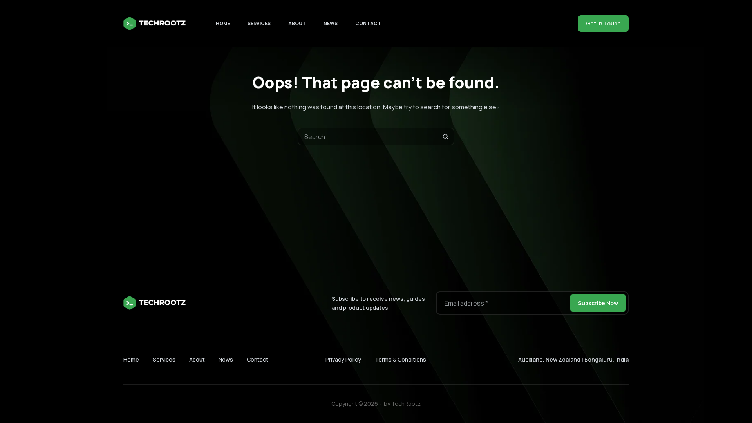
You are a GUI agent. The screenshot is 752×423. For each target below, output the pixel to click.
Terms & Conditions (400, 359)
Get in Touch (603, 23)
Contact (368, 23)
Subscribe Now (598, 303)
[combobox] (367, 136)
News (331, 23)
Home (223, 23)
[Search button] (445, 136)
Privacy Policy (343, 359)
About (297, 23)
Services (259, 23)
